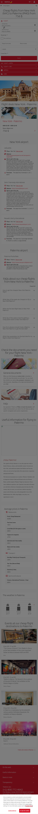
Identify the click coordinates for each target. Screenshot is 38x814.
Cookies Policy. (29, 806)
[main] (19, 804)
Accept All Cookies (24, 810)
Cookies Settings (12, 810)
